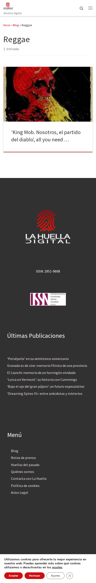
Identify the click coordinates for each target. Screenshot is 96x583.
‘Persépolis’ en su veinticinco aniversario (38, 358)
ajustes (57, 567)
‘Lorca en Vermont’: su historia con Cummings (42, 379)
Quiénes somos (22, 471)
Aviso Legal (19, 492)
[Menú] (90, 8)
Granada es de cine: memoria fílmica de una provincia (47, 365)
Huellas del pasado (25, 464)
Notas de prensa (23, 457)
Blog (16, 25)
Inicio (6, 25)
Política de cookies (25, 485)
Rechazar (34, 575)
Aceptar (13, 575)
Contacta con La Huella (28, 478)
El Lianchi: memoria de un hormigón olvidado (41, 372)
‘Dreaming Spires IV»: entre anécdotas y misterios (44, 393)
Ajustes (55, 575)
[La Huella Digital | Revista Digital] (8, 5)
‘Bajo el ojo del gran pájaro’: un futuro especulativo (45, 386)
